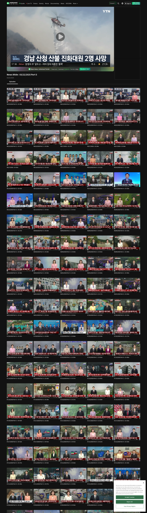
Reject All (130, 502)
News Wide (12, 74)
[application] (60, 37)
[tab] (12, 81)
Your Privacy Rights (129, 506)
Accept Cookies (129, 497)
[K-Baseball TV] (112, 3)
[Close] (143, 483)
